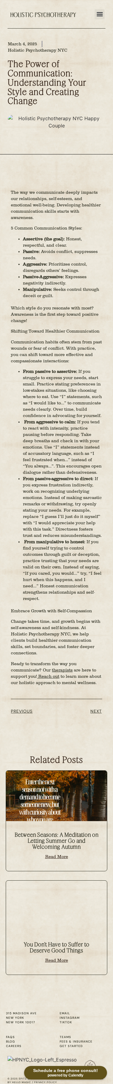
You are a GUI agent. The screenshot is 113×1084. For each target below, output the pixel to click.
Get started (71, 1046)
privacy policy (45, 1082)
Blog (10, 1041)
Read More (56, 857)
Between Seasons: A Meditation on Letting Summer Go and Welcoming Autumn (57, 840)
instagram (70, 1018)
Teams (65, 1037)
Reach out (48, 676)
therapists (62, 670)
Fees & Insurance (76, 1041)
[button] (100, 14)
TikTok (66, 1022)
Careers (13, 1046)
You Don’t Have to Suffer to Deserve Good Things (56, 947)
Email (65, 1013)
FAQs (10, 1037)
